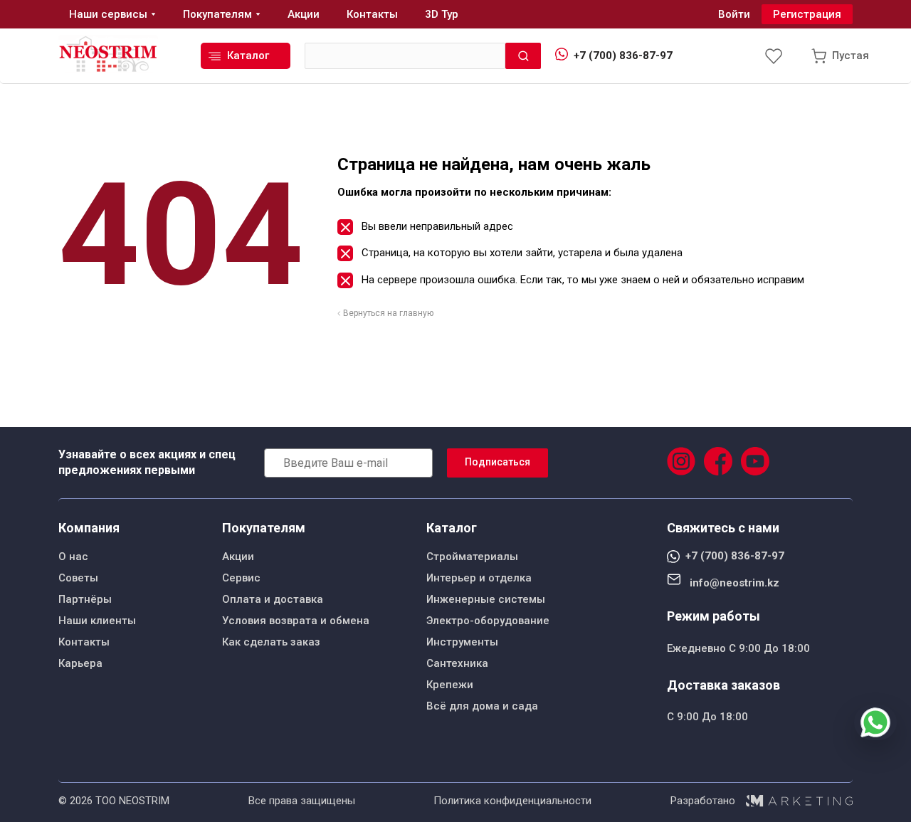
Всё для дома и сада (482, 706)
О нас (73, 556)
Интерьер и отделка (479, 577)
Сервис (241, 577)
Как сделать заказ (271, 642)
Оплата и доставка (272, 599)
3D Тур (441, 14)
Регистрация (807, 14)
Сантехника (457, 663)
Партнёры (85, 599)
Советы (78, 577)
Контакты (84, 642)
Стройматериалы (472, 556)
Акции (238, 556)
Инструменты (462, 642)
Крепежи (449, 684)
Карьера (80, 663)
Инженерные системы (485, 599)
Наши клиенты (97, 620)
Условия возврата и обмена (295, 620)
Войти (734, 14)
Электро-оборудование (487, 620)
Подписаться (497, 462)
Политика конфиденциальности (512, 800)
